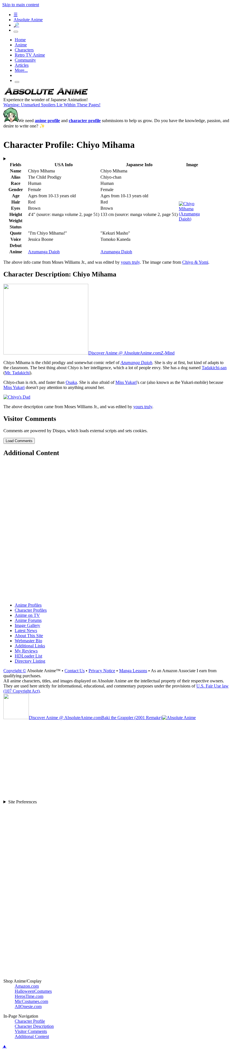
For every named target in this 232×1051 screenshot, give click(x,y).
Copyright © (14, 670)
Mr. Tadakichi (17, 372)
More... (21, 70)
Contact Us (75, 670)
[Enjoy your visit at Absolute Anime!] (45, 94)
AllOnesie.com (28, 1006)
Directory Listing (30, 661)
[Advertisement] (116, 530)
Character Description (34, 1026)
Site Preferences (22, 801)
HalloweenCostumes (33, 991)
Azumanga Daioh (44, 251)
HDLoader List (28, 656)
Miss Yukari (126, 382)
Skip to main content (20, 4)
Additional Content (32, 1036)
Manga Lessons (133, 670)
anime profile (47, 120)
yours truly (130, 262)
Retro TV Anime (30, 55)
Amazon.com (27, 986)
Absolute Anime (28, 19)
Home (20, 39)
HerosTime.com (29, 996)
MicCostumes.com (31, 1001)
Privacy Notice (102, 670)
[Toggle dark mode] (16, 32)
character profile (85, 120)
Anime (21, 44)
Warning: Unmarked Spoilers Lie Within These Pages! (51, 104)
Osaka (71, 382)
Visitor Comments (31, 1031)
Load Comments (19, 441)
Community (25, 60)
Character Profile (30, 1021)
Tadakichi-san (214, 367)
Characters (24, 49)
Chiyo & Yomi (195, 262)
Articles (22, 65)
